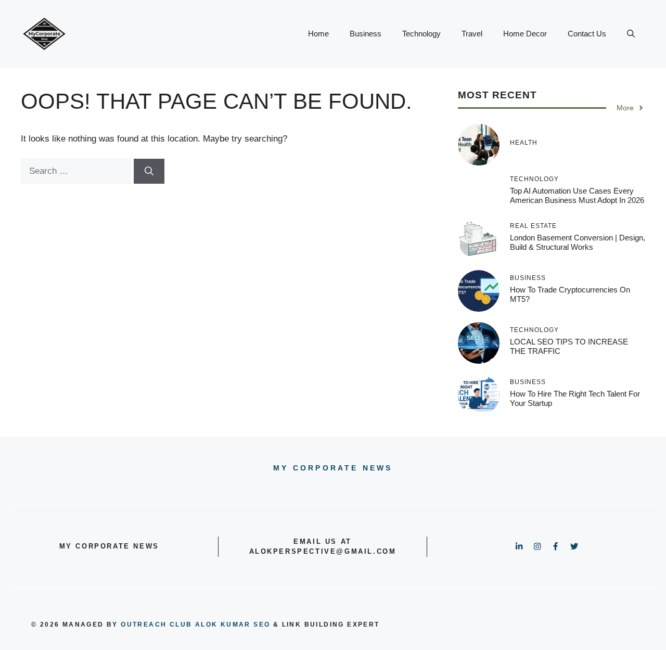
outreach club (156, 624)
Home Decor (525, 33)
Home (318, 33)
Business (365, 33)
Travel (472, 33)
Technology (421, 33)
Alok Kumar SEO (233, 624)
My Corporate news (332, 468)
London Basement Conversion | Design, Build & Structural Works (577, 242)
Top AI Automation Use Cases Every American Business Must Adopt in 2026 (577, 195)
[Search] (149, 171)
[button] (631, 33)
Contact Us (587, 33)
